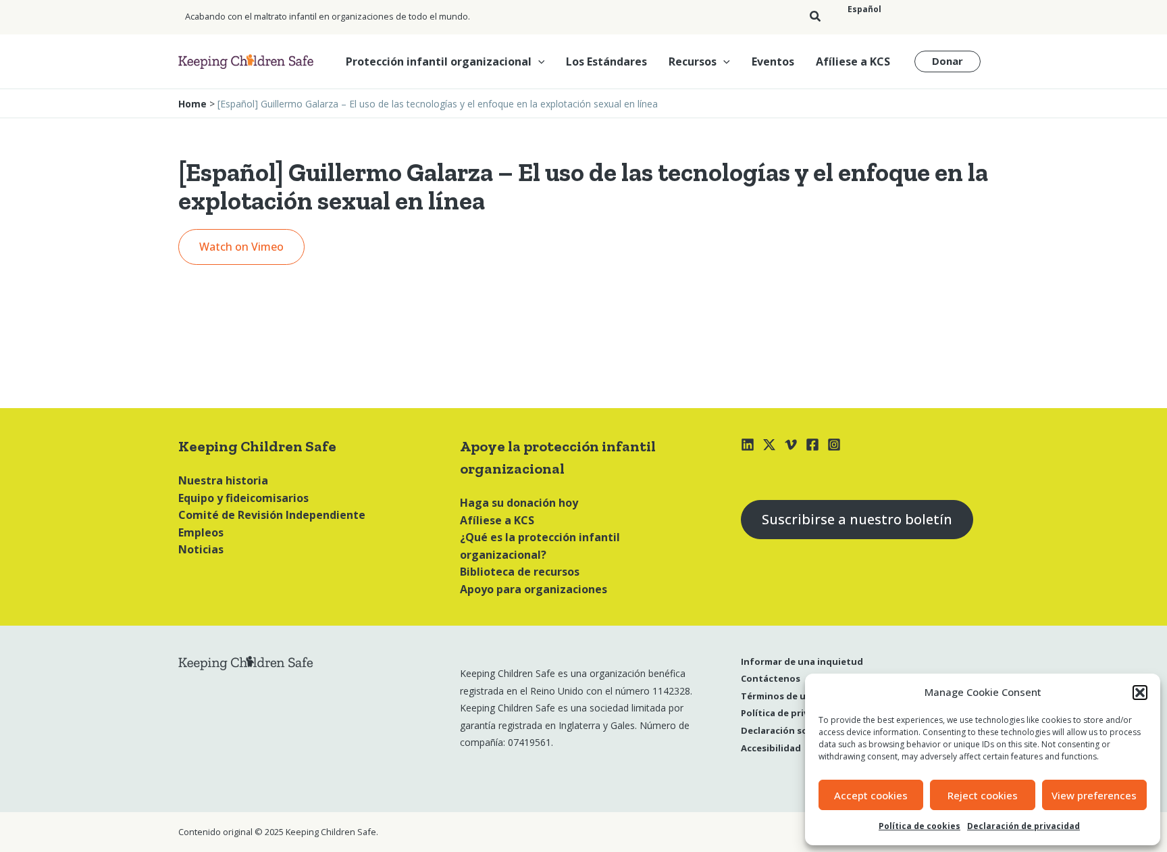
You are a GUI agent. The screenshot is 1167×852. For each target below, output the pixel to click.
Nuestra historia (223, 480)
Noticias (201, 549)
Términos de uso (778, 696)
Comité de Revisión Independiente (271, 514)
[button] (1140, 692)
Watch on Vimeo (241, 246)
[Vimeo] (791, 444)
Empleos (201, 532)
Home (192, 103)
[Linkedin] (747, 444)
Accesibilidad (771, 748)
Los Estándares (606, 61)
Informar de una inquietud (802, 661)
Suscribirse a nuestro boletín (857, 519)
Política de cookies (919, 826)
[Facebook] (812, 444)
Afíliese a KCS (853, 61)
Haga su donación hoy (519, 502)
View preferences (1094, 795)
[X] (769, 444)
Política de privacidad (790, 713)
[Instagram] (834, 444)
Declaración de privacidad (1023, 826)
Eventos (773, 61)
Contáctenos (770, 678)
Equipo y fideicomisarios (243, 498)
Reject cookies (983, 795)
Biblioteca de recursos (519, 571)
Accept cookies (871, 795)
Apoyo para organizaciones (533, 589)
